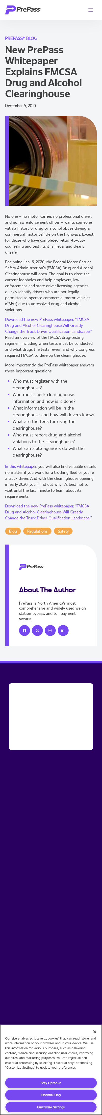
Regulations (37, 531)
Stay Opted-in (51, 1083)
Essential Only (51, 1095)
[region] (51, 1070)
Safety (63, 531)
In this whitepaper (20, 466)
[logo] (23, 9)
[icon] (24, 630)
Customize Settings (51, 1107)
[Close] (94, 1031)
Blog (13, 531)
